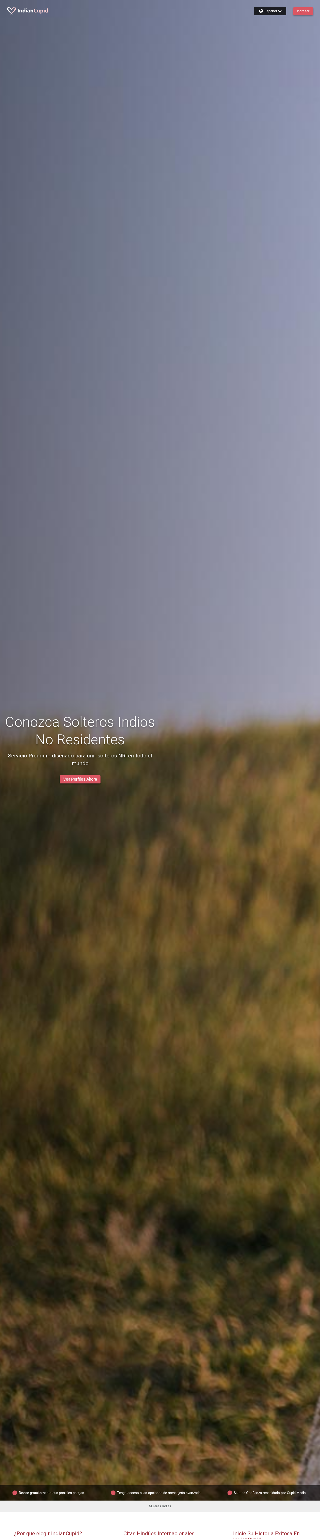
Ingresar (303, 11)
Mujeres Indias (160, 1506)
